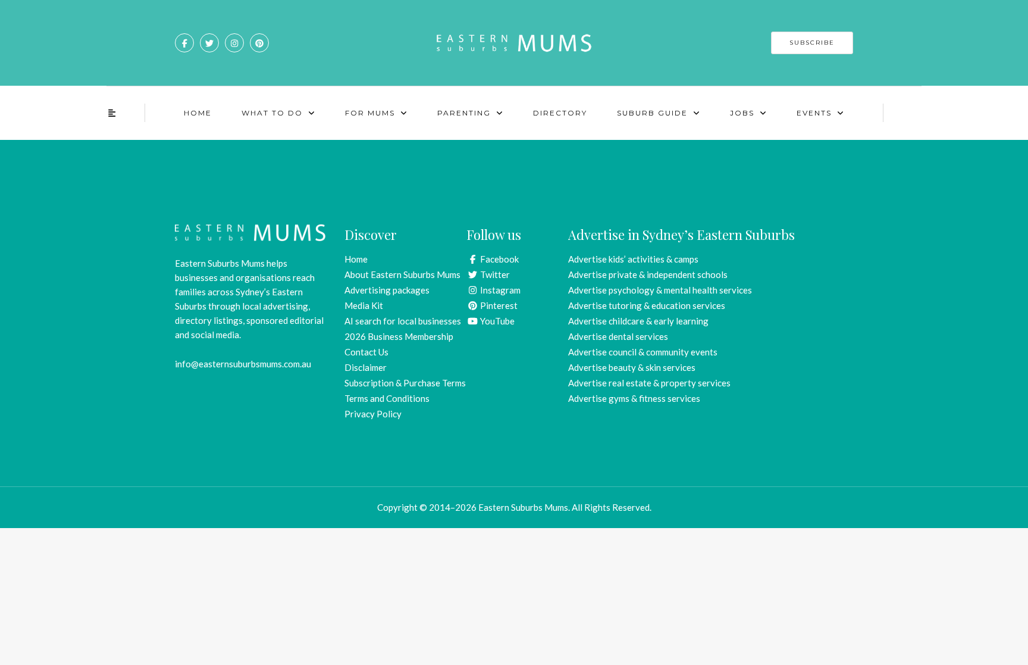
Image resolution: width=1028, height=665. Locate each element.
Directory (560, 112)
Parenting (464, 112)
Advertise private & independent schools (648, 274)
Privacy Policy (373, 414)
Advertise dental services (618, 336)
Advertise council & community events (642, 352)
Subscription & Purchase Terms (405, 383)
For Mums (370, 112)
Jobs (742, 112)
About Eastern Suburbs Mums (402, 274)
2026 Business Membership (398, 336)
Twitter (494, 274)
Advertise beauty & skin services (631, 367)
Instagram (499, 290)
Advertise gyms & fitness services (634, 398)
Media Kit (363, 305)
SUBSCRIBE (812, 42)
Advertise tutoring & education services (646, 305)
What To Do (272, 112)
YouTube (496, 321)
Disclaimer (365, 367)
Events (814, 112)
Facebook (498, 259)
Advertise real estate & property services (649, 383)
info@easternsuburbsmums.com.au (243, 363)
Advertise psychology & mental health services (660, 290)
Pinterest (498, 305)
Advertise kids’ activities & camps (633, 259)
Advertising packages (387, 290)
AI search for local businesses (402, 321)
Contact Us (366, 352)
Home (198, 112)
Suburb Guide (652, 112)
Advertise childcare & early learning (638, 321)
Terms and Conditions (387, 398)
